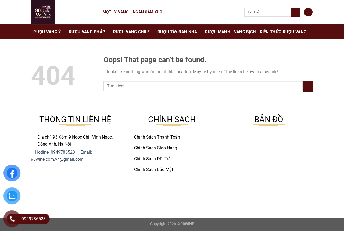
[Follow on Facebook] (172, 12)
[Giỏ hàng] (308, 12)
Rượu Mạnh (217, 31)
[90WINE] (63, 12)
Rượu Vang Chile (131, 31)
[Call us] (186, 12)
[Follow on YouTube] (193, 12)
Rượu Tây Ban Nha (177, 31)
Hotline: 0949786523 (55, 152)
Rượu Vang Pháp (87, 31)
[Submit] (295, 12)
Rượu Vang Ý (47, 31)
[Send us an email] (179, 12)
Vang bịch (245, 31)
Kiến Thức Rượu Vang (283, 31)
